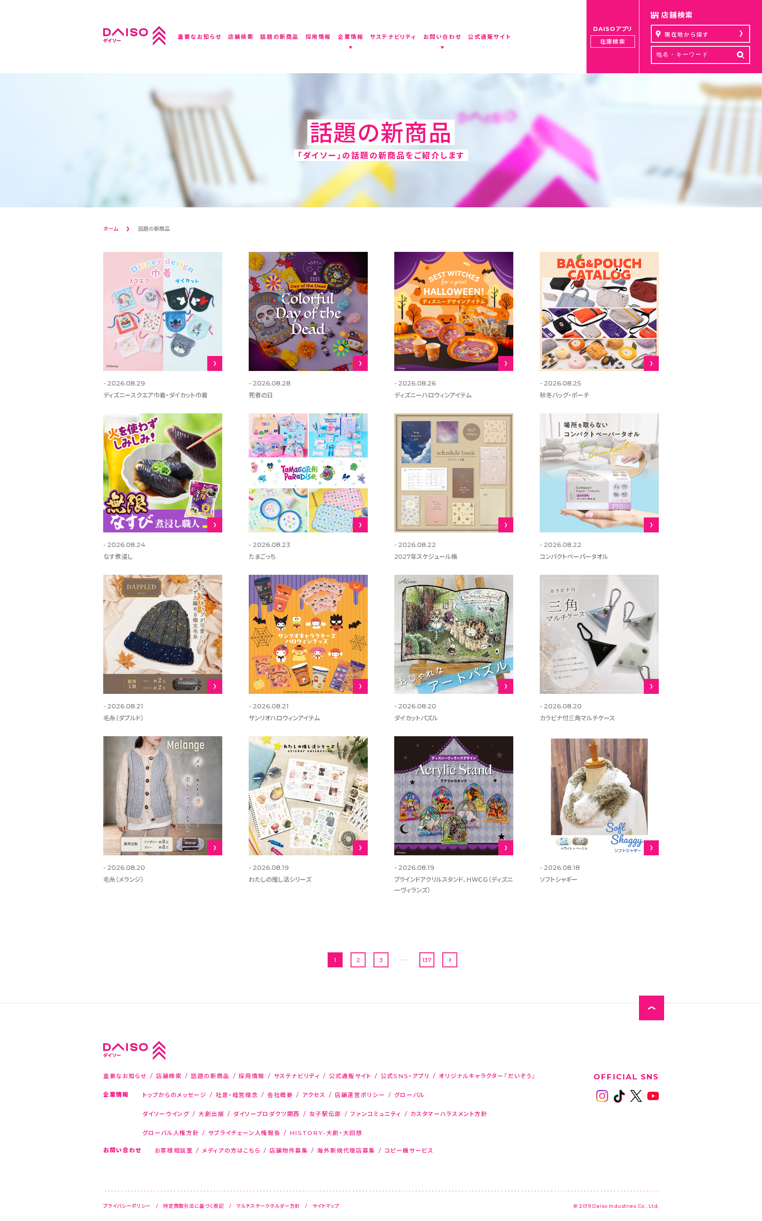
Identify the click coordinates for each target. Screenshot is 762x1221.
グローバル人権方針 (170, 1132)
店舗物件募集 (288, 1150)
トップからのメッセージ (174, 1094)
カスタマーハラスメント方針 (449, 1113)
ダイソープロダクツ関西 (266, 1113)
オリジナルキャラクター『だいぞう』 (487, 1075)
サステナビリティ (297, 1075)
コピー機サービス (409, 1150)
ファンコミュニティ (375, 1113)
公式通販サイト (350, 1075)
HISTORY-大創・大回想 (326, 1132)
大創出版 (211, 1113)
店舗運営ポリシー (360, 1094)
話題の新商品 (210, 1075)
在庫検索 (612, 41)
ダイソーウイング (166, 1113)
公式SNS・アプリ (405, 1075)
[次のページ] (449, 959)
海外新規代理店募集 (346, 1150)
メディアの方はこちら (231, 1150)
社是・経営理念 (237, 1094)
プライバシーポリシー (127, 1206)
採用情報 (252, 1075)
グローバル (409, 1094)
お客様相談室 (174, 1150)
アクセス (314, 1094)
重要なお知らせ (125, 1075)
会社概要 (280, 1094)
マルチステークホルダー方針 (268, 1206)
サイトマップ (326, 1206)
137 (426, 959)
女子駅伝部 (325, 1113)
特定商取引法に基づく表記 (193, 1206)
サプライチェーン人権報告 (244, 1132)
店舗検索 (169, 1075)
